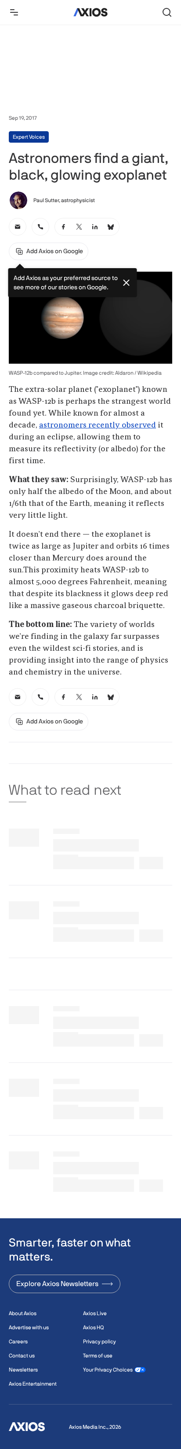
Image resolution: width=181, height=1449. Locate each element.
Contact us (22, 1355)
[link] (18, 227)
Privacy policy (99, 1341)
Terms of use (97, 1355)
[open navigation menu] (14, 12)
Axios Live (95, 1313)
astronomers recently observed (97, 425)
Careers (18, 1341)
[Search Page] (167, 12)
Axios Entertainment (33, 1383)
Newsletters (23, 1369)
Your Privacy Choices (108, 1369)
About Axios (22, 1313)
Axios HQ (93, 1327)
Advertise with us (29, 1327)
